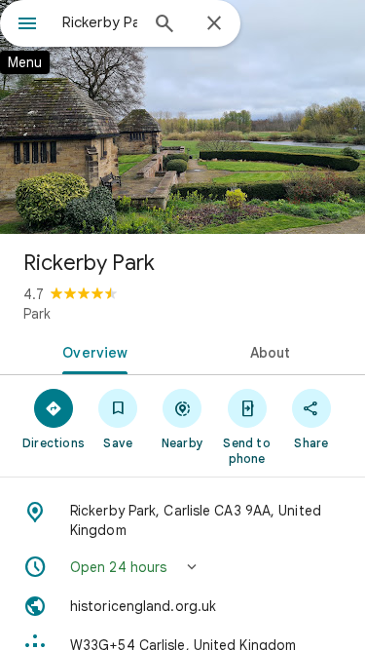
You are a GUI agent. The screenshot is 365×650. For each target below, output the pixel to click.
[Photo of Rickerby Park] (182, 117)
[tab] (91, 350)
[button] (182, 567)
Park (37, 314)
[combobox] (99, 22)
